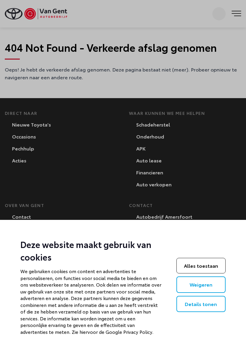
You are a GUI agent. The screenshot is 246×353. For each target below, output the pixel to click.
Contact (21, 216)
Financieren (149, 172)
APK (140, 148)
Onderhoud (149, 136)
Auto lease (148, 160)
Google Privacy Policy (129, 331)
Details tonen (201, 303)
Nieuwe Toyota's (31, 124)
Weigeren (201, 284)
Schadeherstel (152, 124)
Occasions (23, 136)
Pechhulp (22, 148)
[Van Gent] (36, 13)
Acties (18, 160)
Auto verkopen (153, 184)
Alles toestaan (201, 265)
